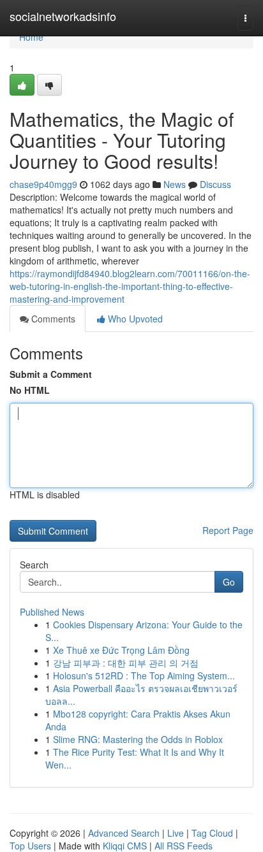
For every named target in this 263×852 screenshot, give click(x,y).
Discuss (215, 184)
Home (31, 37)
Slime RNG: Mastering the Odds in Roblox (138, 739)
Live (175, 833)
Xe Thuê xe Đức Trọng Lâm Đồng (121, 650)
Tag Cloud (212, 833)
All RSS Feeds (183, 845)
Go (229, 581)
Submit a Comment (51, 374)
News (174, 184)
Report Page (227, 530)
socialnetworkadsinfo (63, 16)
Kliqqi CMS (125, 845)
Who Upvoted (134, 318)
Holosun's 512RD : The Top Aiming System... (144, 675)
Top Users (30, 845)
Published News (52, 611)
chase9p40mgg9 (43, 184)
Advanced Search (124, 833)
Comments (52, 318)
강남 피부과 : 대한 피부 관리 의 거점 (126, 662)
